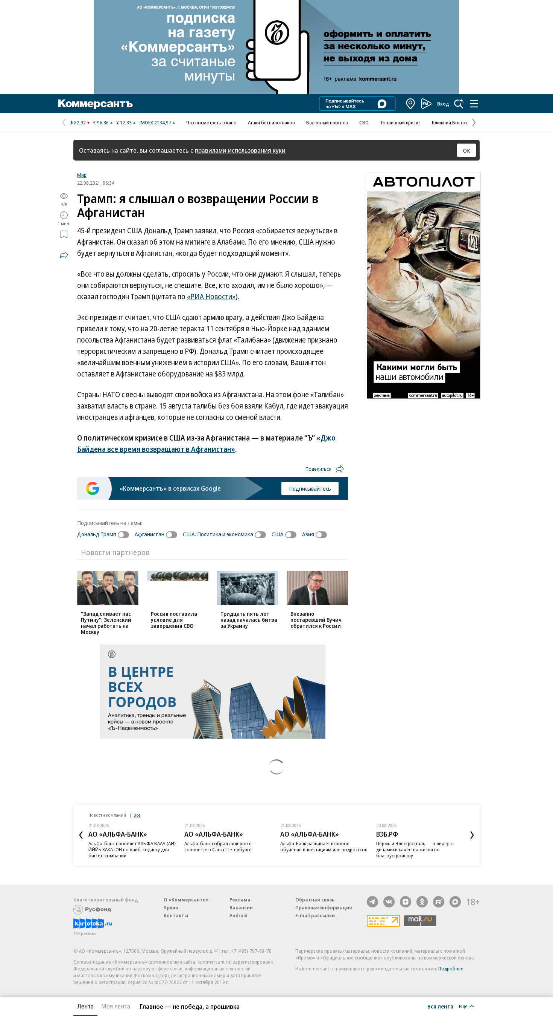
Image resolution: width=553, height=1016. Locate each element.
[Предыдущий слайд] (80, 835)
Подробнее (450, 968)
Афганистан (149, 534)
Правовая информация (323, 907)
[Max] (455, 901)
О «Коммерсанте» (186, 899)
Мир (82, 174)
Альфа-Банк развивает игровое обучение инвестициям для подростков (324, 846)
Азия (308, 534)
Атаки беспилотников (271, 122)
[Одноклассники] (422, 901)
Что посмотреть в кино (211, 122)
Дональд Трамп (96, 534)
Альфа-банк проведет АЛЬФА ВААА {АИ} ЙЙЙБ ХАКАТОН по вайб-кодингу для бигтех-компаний (132, 849)
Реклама (240, 899)
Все (137, 815)
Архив (171, 907)
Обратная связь (314, 899)
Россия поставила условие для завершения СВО (174, 619)
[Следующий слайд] (472, 835)
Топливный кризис (400, 122)
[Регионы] (410, 103)
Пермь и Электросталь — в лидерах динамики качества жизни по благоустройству (415, 849)
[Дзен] (405, 901)
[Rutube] (438, 901)
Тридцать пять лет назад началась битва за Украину (248, 619)
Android (238, 915)
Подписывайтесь (310, 488)
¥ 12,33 (124, 122)
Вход (443, 103)
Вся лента (440, 1006)
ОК (466, 150)
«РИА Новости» (211, 296)
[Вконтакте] (389, 901)
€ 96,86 (101, 122)
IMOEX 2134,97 (155, 122)
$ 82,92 (78, 122)
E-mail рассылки (315, 915)
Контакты (176, 915)
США (278, 534)
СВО (364, 122)
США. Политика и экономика (218, 534)
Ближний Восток (450, 122)
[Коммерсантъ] (95, 103)
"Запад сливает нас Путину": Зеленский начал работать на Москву (106, 622)
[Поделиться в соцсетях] (63, 254)
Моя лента (115, 1006)
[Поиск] (459, 103)
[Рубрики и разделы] (474, 103)
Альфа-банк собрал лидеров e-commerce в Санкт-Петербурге (219, 846)
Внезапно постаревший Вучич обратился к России (316, 619)
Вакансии (241, 907)
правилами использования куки (240, 150)
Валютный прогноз (327, 122)
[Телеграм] (372, 901)
